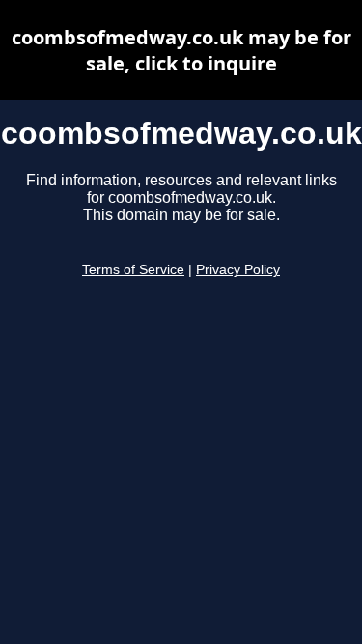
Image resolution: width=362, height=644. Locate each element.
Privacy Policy (238, 270)
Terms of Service (133, 270)
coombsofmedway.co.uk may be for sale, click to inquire (181, 50)
